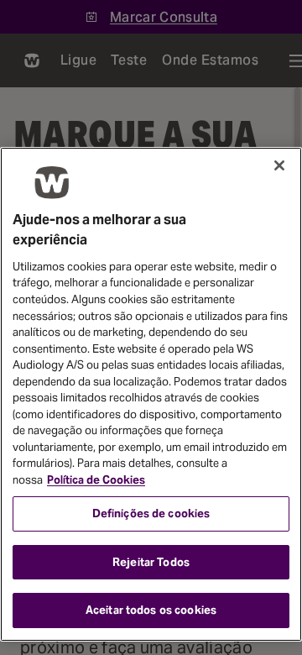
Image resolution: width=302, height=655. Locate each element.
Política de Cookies (96, 480)
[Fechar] (279, 165)
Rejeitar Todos (151, 562)
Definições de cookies (151, 513)
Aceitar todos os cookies (151, 610)
